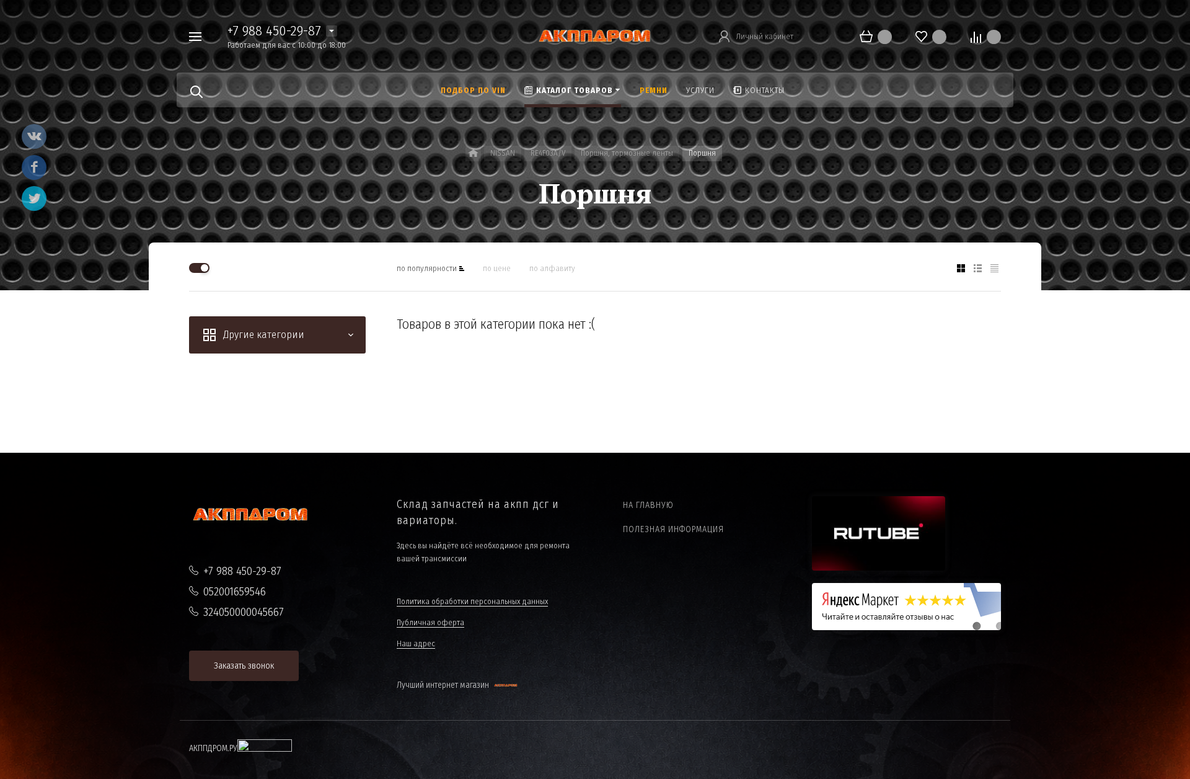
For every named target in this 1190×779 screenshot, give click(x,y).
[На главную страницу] (594, 36)
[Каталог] (473, 153)
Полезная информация (673, 529)
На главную (648, 505)
